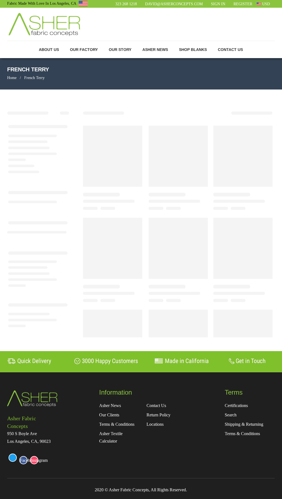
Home (12, 78)
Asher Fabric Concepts (21, 422)
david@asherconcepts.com (174, 4)
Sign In (218, 4)
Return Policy (158, 415)
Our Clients (109, 415)
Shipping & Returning (244, 424)
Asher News (110, 405)
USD (265, 4)
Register (243, 4)
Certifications (236, 405)
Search (231, 415)
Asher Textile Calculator (111, 437)
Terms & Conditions (116, 424)
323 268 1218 (126, 4)
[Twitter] (13, 458)
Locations (155, 424)
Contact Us (156, 405)
